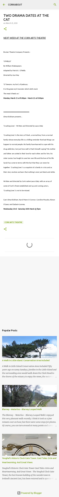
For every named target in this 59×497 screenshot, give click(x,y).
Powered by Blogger (31, 493)
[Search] (55, 4)
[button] (5, 29)
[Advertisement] (29, 290)
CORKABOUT (15, 4)
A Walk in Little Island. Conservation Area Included (26, 360)
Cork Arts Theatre (13, 222)
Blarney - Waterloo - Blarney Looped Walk (22, 409)
